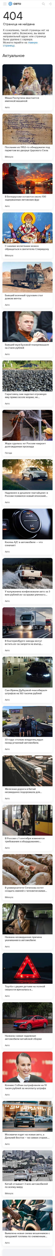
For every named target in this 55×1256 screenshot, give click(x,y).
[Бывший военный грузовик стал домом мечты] (27, 285)
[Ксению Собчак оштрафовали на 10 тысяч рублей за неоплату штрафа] (27, 1075)
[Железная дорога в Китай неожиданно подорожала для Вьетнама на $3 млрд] (27, 778)
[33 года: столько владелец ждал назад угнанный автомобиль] (27, 729)
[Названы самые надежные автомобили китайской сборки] (27, 1025)
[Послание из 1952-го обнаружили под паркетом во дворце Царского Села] (27, 137)
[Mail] (10, 4)
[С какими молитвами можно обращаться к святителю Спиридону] (27, 235)
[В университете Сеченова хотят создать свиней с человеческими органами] (27, 877)
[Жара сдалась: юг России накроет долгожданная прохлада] (27, 433)
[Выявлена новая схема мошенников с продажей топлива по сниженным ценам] (27, 1223)
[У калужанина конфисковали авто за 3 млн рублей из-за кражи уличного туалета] (27, 581)
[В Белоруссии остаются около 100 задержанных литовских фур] (27, 186)
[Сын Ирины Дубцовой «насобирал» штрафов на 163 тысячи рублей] (27, 680)
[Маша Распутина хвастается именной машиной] (27, 87)
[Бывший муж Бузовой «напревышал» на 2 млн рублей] (27, 334)
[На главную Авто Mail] (16, 4)
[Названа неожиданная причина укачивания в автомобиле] (27, 927)
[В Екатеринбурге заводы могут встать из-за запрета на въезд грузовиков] (27, 630)
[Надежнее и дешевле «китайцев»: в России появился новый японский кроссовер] (27, 482)
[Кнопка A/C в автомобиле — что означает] (27, 532)
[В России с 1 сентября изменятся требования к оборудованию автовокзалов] (27, 828)
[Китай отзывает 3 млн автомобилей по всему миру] (27, 1173)
